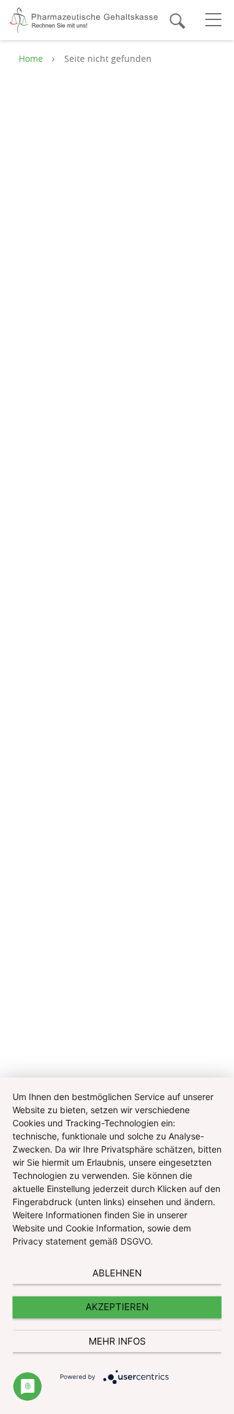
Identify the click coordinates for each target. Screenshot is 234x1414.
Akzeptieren (117, 1307)
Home (31, 58)
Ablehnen (117, 1273)
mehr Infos (117, 1341)
